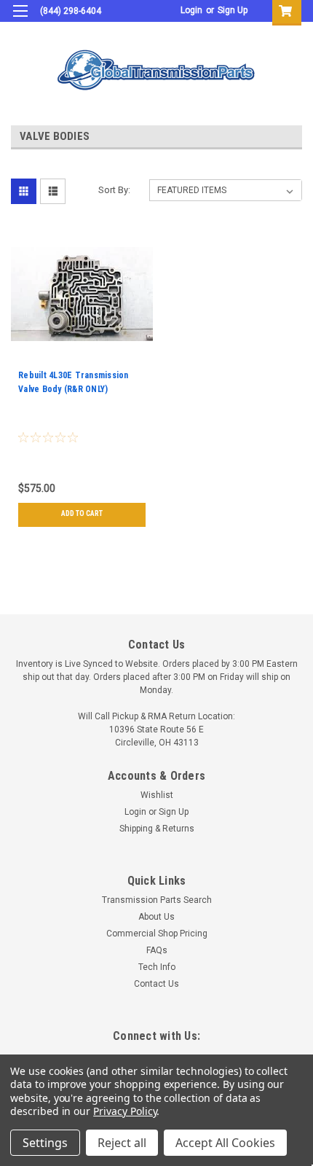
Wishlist (156, 795)
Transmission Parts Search (157, 900)
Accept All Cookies (225, 1143)
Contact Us (156, 984)
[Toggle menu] (20, 20)
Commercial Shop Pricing (156, 933)
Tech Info (156, 967)
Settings (45, 1143)
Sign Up (232, 10)
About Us (156, 917)
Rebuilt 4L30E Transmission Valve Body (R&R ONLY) (73, 382)
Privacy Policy (124, 1111)
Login (191, 10)
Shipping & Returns (156, 828)
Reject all (122, 1143)
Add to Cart (82, 513)
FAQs (156, 950)
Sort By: (114, 189)
